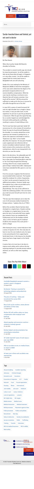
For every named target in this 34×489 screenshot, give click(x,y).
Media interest (8, 401)
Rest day (15, 414)
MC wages (17, 398)
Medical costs (18, 401)
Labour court (7, 392)
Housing (6, 385)
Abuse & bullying (8, 370)
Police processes (8, 410)
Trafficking (25, 420)
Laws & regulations (9, 395)
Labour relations (18, 392)
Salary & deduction (9, 417)
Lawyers (19, 395)
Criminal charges (16, 373)
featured (6, 382)
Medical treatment (22, 404)
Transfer (13, 423)
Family (26, 379)
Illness (12, 385)
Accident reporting (20, 370)
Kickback (23, 388)
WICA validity (24, 426)
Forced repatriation (21, 382)
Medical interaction (9, 404)
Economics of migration (10, 379)
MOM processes (8, 407)
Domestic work (8, 376)
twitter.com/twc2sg (18, 447)
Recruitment (7, 414)
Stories (20, 41)
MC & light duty (8, 398)
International (20, 385)
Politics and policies (20, 410)
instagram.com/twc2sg (18, 444)
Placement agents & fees (22, 407)
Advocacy (6, 373)
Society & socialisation (23, 417)
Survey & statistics (9, 420)
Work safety (7, 429)
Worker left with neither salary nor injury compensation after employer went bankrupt (16, 314)
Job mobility (7, 388)
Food (12, 382)
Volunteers (21, 423)
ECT (20, 379)
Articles (16, 41)
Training (6, 423)
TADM (18, 420)
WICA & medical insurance (11, 426)
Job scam (15, 388)
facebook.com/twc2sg (18, 441)
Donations (17, 376)
